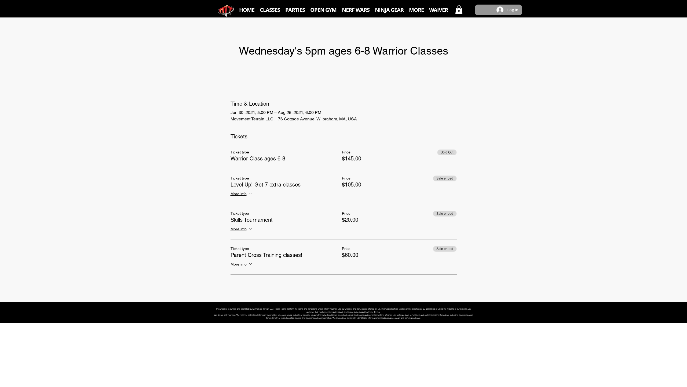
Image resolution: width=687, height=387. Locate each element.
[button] (270, 10)
